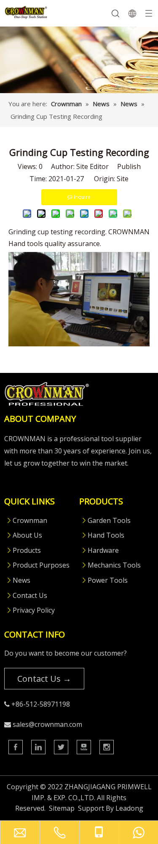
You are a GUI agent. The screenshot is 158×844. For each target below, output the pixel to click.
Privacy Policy (34, 610)
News (21, 580)
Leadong (129, 808)
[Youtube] (84, 747)
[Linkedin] (38, 747)
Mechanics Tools (114, 565)
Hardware (103, 550)
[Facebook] (15, 747)
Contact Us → (44, 678)
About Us (27, 535)
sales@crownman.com (47, 724)
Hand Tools (106, 535)
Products (27, 550)
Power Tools (108, 580)
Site (123, 178)
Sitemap (62, 808)
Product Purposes (41, 565)
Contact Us (30, 595)
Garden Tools (109, 520)
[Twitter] (61, 747)
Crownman (30, 520)
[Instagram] (106, 747)
